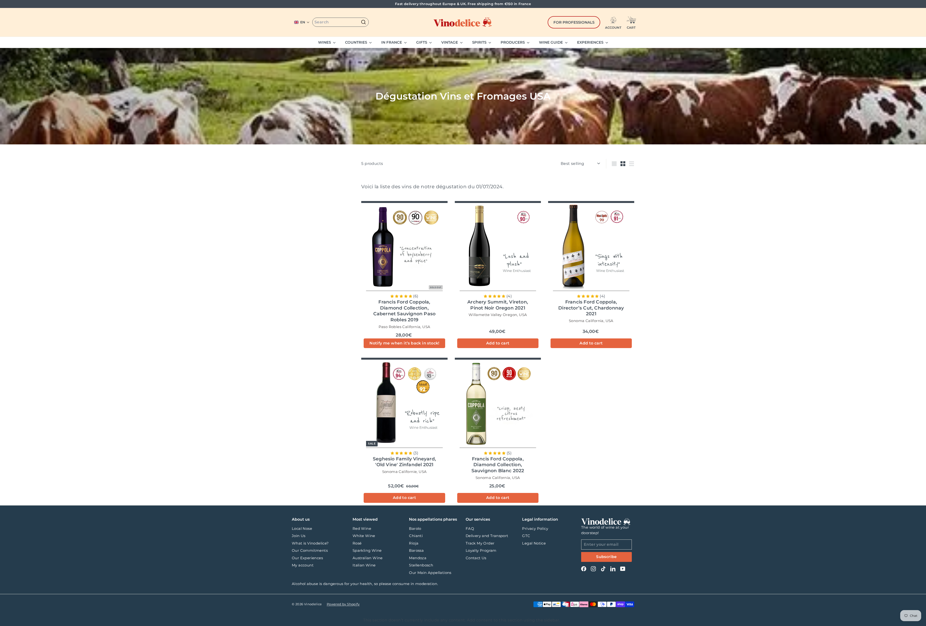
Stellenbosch (421, 565)
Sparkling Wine (367, 550)
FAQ (470, 528)
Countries (356, 42)
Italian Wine (364, 565)
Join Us (299, 535)
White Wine (364, 535)
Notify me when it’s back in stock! (404, 343)
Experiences (590, 42)
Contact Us (476, 558)
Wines (325, 42)
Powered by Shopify (343, 604)
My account (302, 565)
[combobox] (340, 22)
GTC (526, 535)
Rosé (357, 543)
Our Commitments (310, 550)
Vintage (450, 42)
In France (392, 42)
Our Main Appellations (430, 572)
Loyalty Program (481, 550)
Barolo (415, 528)
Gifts (422, 42)
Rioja (413, 543)
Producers (513, 42)
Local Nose (302, 528)
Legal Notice (534, 543)
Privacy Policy (535, 528)
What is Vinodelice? (310, 543)
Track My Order (480, 543)
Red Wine (362, 528)
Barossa (416, 550)
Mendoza (417, 558)
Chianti (416, 535)
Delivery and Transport (487, 535)
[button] (302, 22)
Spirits (479, 42)
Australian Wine (368, 558)
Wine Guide (551, 42)
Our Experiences (307, 558)
